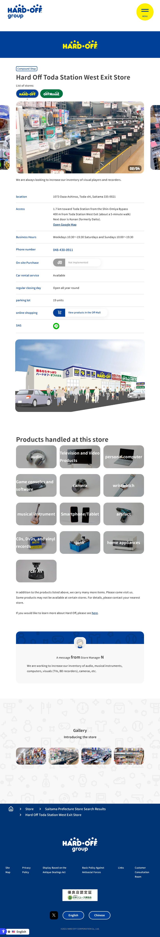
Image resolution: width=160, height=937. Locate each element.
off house (51, 93)
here (95, 613)
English (73, 915)
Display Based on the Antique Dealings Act (54, 870)
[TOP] (11, 808)
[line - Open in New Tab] (56, 326)
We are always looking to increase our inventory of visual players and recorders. (68, 180)
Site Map (7, 870)
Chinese (99, 915)
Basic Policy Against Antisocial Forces (93, 870)
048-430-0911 (63, 250)
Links (121, 867)
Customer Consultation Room (142, 872)
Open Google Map (64, 224)
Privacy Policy (26, 870)
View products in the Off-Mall (84, 312)
